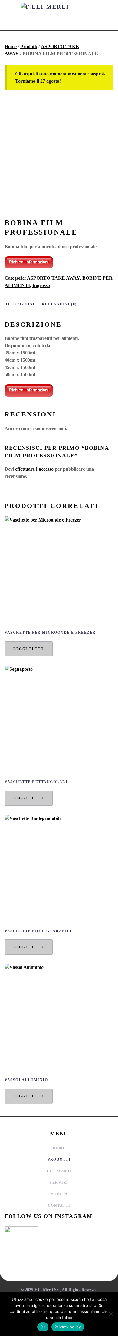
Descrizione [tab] (20, 304)
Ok (43, 1326)
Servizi (59, 1182)
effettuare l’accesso (34, 469)
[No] (110, 1314)
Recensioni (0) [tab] (59, 304)
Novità (59, 1194)
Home (11, 46)
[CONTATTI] (29, 261)
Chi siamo (59, 1171)
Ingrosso (41, 285)
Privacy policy (67, 1326)
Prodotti (28, 46)
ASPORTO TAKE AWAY (53, 278)
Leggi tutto (28, 649)
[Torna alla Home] (59, 15)
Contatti (59, 1205)
